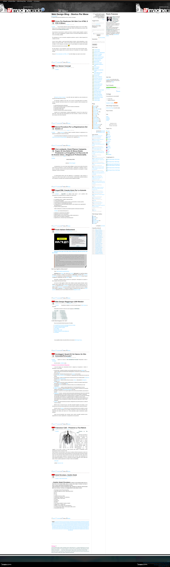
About (107, 116)
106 (60, 525)
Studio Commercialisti (98, 94)
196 (72, 530)
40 (58, 522)
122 (85, 525)
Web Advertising (155, 562)
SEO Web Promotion (167, 562)
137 (72, 526)
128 (57, 526)
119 (80, 525)
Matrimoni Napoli (97, 87)
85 (71, 524)
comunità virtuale (62, 378)
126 (54, 526)
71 (55, 524)
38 (55, 522)
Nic (79, 137)
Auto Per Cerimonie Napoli (99, 57)
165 (80, 527)
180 (67, 528)
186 (76, 528)
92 (79, 524)
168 (84, 527)
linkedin (108, 137)
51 (70, 522)
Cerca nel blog (102, 37)
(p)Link (54, 62)
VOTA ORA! (56, 460)
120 (82, 525)
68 (52, 524)
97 (84, 524)
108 (63, 525)
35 (52, 522)
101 (52, 525)
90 (76, 524)
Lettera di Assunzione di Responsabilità (59, 137)
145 (84, 526)
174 (57, 528)
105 (59, 525)
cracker (53, 285)
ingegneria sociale (77, 289)
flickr (108, 149)
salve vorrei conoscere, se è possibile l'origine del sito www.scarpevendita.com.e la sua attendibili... (98, 172)
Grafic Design (95, 118)
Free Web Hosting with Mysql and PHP (61, 326)
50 (69, 522)
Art (93, 216)
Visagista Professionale (98, 58)
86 (72, 524)
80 (65, 524)
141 (78, 526)
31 (85, 521)
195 (70, 530)
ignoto (103, 19)
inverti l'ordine (54, 16)
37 (54, 522)
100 (88, 524)
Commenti (58, 62)
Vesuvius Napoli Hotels (98, 84)
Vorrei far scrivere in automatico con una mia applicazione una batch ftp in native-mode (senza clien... (98, 182)
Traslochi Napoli (97, 49)
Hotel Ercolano (96, 88)
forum (88, 377)
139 (75, 526)
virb (108, 144)
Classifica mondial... (99, 233)
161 (73, 527)
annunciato (62, 132)
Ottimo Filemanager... (99, 252)
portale (62, 408)
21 (73, 521)
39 (56, 522)
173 (56, 528)
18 (70, 521)
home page (74, 276)
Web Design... (108, 88)
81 (66, 524)
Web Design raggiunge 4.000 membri (69, 302)
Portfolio (30, 1)
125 (53, 526)
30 (83, 521)
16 (68, 521)
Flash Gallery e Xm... (99, 234)
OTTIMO (94, 200)
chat (85, 377)
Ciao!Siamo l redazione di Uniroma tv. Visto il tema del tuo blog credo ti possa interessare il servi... (98, 188)
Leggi (113, 81)
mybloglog (109, 154)
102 (54, 525)
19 (71, 521)
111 (68, 525)
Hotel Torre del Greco (98, 85)
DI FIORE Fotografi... (99, 239)
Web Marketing (69, 357)
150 (56, 527)
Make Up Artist (96, 61)
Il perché (107, 117)
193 (88, 528)
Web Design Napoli (97, 92)
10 (61, 521)
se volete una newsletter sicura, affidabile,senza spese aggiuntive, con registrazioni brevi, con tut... (97, 177)
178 (64, 528)
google (108, 134)
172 (54, 528)
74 (58, 524)
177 (62, 528)
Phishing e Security (96, 124)
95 (82, 524)
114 (73, 525)
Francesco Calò (60, 463)
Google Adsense (98, 24)
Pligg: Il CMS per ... (98, 229)
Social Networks (69, 303)
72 (56, 524)
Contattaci (37, 1)
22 (74, 521)
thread (60, 383)
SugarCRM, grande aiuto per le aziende (70, 190)
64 (85, 522)
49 (68, 522)
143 (81, 526)
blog (59, 372)
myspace (109, 147)
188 (80, 528)
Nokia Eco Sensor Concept (60, 97)
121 (83, 525)
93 (80, 524)
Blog (94, 219)
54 (73, 522)
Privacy (107, 120)
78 (63, 524)
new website (56, 332)
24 (77, 521)
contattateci (62, 363)
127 (56, 526)
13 (64, 521)
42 (60, 522)
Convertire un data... (99, 243)
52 (71, 522)
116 (76, 525)
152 (59, 527)
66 (87, 522)
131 (62, 526)
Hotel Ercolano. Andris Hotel (66, 475)
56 (76, 522)
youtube (108, 141)
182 (70, 528)
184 (73, 528)
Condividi (53, 26)
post (67, 383)
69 (53, 524)
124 (88, 525)
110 (66, 525)
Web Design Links (160, 562)
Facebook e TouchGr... (99, 253)
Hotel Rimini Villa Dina (98, 78)
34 (88, 521)
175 (59, 528)
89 (75, 524)
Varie (94, 223)
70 (54, 524)
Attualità (68, 24)
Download (95, 113)
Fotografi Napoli (97, 98)
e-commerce (95, 114)
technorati (109, 139)
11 (62, 521)
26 (79, 521)
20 (72, 521)
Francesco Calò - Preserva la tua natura (70, 428)
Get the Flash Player (109, 107)
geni (108, 152)
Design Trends (96, 111)
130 (61, 526)
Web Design (84, 305)
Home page (144, 562)
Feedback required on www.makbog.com (61, 331)
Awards (118, 91)
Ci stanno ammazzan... (99, 237)
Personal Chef (96, 75)
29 (82, 521)
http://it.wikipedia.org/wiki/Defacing (63, 271)
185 (75, 528)
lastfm (108, 151)
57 (77, 522)
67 (88, 522)
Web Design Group (78, 340)
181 (69, 528)
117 (77, 525)
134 (67, 526)
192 (86, 528)
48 (67, 522)
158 (69, 527)
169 (86, 527)
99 (87, 524)
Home (5, 1)
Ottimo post (95, 156)
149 (54, 527)
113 (71, 525)
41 (59, 522)
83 (69, 524)
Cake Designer (96, 67)
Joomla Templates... (99, 232)
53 (72, 522)
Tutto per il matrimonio (98, 76)
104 (57, 525)
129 (59, 526)
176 (61, 528)
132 (64, 526)
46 (64, 522)
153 (61, 527)
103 (55, 525)
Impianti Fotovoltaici (97, 81)
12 (63, 521)
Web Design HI (117, 164)
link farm (55, 401)
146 (86, 526)
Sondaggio (54, 360)
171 (53, 528)
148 (53, 527)
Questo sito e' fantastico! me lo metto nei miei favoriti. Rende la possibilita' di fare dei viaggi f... (98, 152)
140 (76, 526)
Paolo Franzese (112, 14)
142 (80, 526)
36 (53, 522)
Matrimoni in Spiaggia (98, 54)
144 (83, 526)
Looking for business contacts (59, 327)
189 (81, 528)
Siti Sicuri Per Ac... (98, 242)
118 (79, 525)
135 (69, 526)
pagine (67, 277)
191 (84, 528)
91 (78, 524)
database (56, 388)
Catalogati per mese (101, 132)
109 (65, 525)
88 (74, 524)
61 (81, 522)
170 (88, 527)
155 (64, 527)
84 (70, 524)
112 (69, 525)
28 (81, 521)
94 (81, 524)
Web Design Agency (97, 91)
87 (73, 524)
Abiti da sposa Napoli (98, 62)
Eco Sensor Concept (63, 66)
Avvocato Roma (97, 82)
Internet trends (96, 121)
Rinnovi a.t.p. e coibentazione (99, 52)
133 (65, 526)
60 (80, 522)
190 (83, 528)
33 (87, 521)
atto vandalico (65, 285)
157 (67, 527)
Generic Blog (12, 1)
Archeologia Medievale (98, 95)
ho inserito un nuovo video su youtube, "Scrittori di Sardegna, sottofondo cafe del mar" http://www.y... (98, 168)
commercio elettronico (60, 375)
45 (63, 522)
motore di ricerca (57, 387)
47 (65, 522)
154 (62, 527)
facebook (109, 136)
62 (82, 522)
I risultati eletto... (99, 238)
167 (83, 527)
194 (69, 530)
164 (78, 527)
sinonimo (72, 273)
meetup (108, 146)
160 (72, 527)
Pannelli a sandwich (97, 55)
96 (83, 524)
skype (108, 142)
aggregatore (56, 393)
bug (64, 288)
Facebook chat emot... (99, 247)
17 (69, 521)
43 (61, 522)
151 (57, 527)
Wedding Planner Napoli (98, 97)
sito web (80, 276)
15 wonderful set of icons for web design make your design (64, 325)
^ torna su (168, 561)
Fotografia (95, 117)
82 (67, 524)
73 (57, 524)
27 (80, 521)
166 (81, 527)
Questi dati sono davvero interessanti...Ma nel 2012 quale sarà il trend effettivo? (98, 144)
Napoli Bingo (96, 68)
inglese (62, 273)
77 (62, 524)
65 (86, 522)
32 (86, 521)
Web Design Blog (22, 1)
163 (76, 527)
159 (70, 527)
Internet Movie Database (67, 389)
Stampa (68, 62)
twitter (108, 131)
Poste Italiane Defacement (65, 229)
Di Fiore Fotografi (72, 163)
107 (62, 525)
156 (65, 527)
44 (62, 522)
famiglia (82, 370)
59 (79, 522)
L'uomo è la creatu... (99, 251)
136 (70, 526)
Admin (57, 24)
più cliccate (103, 225)
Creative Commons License (165, 563)
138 (73, 526)
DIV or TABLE (56, 328)
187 (78, 528)
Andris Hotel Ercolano (61, 482)
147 (88, 526)
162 (75, 527)
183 (72, 528)
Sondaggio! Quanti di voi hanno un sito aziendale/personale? (70, 355)
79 (64, 524)
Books (94, 107)
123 (87, 525)
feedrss (108, 132)
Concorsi (95, 110)
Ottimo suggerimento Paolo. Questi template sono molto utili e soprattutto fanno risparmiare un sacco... (98, 159)
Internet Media (96, 120)
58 (78, 522)
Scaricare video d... (98, 248)
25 (78, 521)
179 (65, 528)
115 (74, 525)
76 (61, 524)
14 (65, 521)
